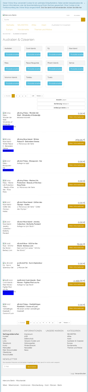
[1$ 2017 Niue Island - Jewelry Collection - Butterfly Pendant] (8, 227)
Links (5, 341)
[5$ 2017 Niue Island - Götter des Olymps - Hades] (8, 207)
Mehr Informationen (76, 117)
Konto (5, 345)
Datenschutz (28, 339)
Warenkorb (7, 343)
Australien (8, 48)
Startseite (10, 25)
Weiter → (40, 96)
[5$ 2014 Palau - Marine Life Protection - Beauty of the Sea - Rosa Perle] (8, 186)
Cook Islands (31, 48)
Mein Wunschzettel (10, 350)
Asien (44, 25)
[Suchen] (83, 20)
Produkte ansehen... (12, 54)
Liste (60, 100)
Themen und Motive (43, 29)
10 (61, 108)
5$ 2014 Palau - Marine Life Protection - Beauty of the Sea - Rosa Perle (29, 183)
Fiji (49, 48)
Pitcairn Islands (53, 63)
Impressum (28, 334)
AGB (26, 336)
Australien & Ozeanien (61, 25)
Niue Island (73, 48)
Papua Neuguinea (32, 63)
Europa (9, 29)
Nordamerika (23, 29)
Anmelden (77, 15)
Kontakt (5, 336)
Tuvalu (50, 77)
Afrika (34, 25)
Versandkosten (80, 373)
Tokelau (29, 77)
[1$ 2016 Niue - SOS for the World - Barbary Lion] (8, 246)
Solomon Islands (11, 77)
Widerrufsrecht (29, 345)
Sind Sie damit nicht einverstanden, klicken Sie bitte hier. (61, 7)
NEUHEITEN (23, 25)
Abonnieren (32, 367)
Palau (6, 63)
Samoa (71, 63)
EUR (68, 15)
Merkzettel (7, 348)
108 (33, 96)
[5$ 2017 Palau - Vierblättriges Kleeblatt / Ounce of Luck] (8, 309)
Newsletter (28, 348)
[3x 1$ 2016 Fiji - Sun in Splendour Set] (8, 265)
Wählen (61, 104)
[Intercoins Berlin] (9, 15)
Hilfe (4, 339)
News (26, 350)
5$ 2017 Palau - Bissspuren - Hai (29, 161)
